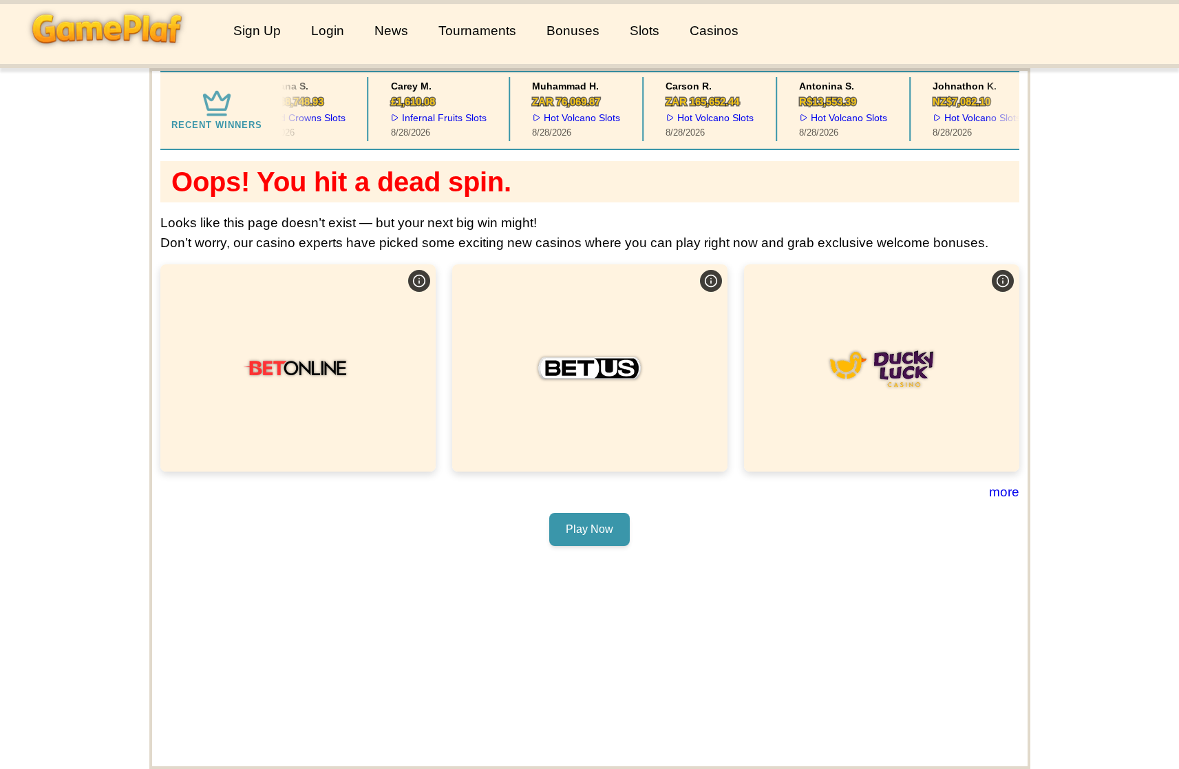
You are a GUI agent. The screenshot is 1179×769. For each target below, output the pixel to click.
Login (327, 30)
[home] (114, 54)
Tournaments (477, 30)
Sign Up (257, 30)
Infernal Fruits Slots (440, 117)
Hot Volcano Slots (577, 117)
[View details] (419, 281)
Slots (644, 30)
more (1004, 492)
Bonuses (572, 30)
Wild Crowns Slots (301, 117)
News (391, 30)
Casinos (714, 30)
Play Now (298, 367)
